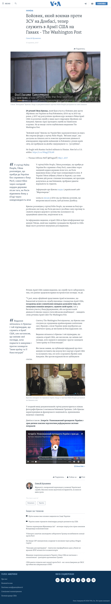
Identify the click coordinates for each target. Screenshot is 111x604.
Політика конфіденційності (12, 587)
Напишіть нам (6, 583)
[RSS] (83, 580)
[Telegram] (85, 3)
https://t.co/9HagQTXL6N (43, 152)
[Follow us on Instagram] (73, 580)
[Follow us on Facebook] (58, 580)
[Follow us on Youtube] (68, 580)
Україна (29, 11)
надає (60, 190)
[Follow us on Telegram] (78, 580)
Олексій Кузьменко (33, 38)
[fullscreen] (83, 461)
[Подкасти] (88, 580)
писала (47, 198)
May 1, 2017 (63, 158)
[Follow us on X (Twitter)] (63, 580)
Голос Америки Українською (41, 437)
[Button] (79, 48)
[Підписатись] (93, 580)
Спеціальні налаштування (11, 591)
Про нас (4, 579)
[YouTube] (92, 3)
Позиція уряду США (9, 596)
